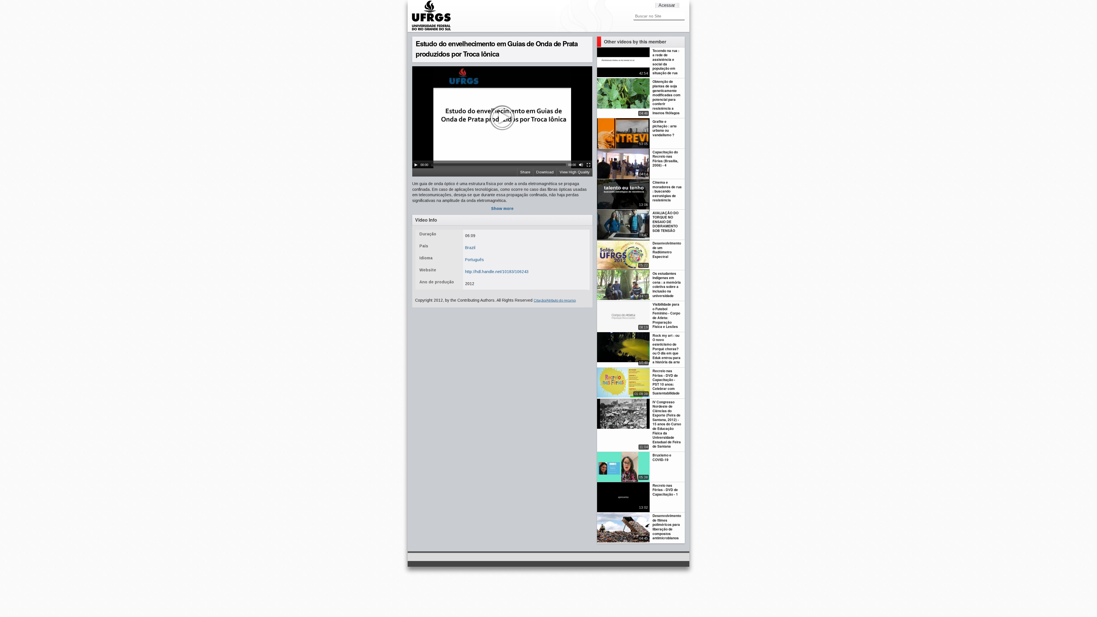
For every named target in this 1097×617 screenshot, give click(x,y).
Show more (502, 208)
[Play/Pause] (416, 165)
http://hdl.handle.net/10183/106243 (497, 271)
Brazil (470, 247)
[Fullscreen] (588, 165)
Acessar (666, 5)
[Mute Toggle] (581, 165)
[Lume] (431, 29)
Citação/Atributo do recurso (555, 301)
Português (474, 259)
